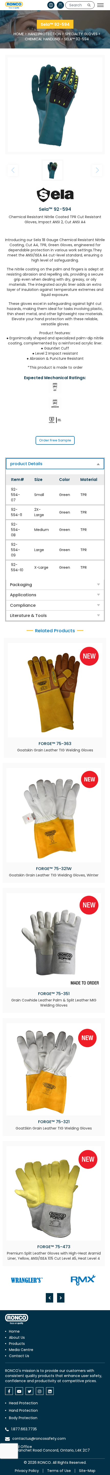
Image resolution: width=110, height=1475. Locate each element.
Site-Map (87, 1470)
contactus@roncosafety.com (39, 1438)
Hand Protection (44, 33)
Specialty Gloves (81, 33)
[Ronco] (16, 1319)
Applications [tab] (23, 595)
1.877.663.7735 (24, 1429)
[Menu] (100, 5)
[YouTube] (19, 1391)
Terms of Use (59, 1470)
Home (19, 33)
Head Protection (23, 1403)
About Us (17, 1337)
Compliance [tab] (23, 605)
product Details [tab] (26, 464)
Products (17, 1343)
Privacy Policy (27, 1470)
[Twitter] (29, 1391)
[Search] (89, 5)
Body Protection (23, 1418)
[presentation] (49, 1298)
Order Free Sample (55, 440)
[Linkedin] (50, 1391)
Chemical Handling (42, 39)
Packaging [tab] (21, 585)
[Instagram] (39, 1391)
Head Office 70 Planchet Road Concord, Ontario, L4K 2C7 (50, 1448)
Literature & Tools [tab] (28, 615)
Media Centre (21, 1350)
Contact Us (19, 1356)
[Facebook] (9, 1391)
